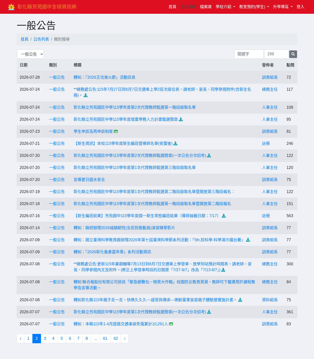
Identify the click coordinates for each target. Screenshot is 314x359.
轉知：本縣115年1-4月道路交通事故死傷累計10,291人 (121, 324)
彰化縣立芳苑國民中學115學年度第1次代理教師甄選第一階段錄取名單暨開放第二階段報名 (152, 204)
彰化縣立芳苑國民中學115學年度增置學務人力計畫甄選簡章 (126, 119)
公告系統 (188, 7)
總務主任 (270, 89)
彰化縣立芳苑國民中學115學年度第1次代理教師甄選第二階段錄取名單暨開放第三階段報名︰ (154, 192)
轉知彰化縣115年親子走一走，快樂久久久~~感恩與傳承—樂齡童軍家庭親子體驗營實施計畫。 (155, 300)
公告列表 (41, 39)
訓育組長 (270, 77)
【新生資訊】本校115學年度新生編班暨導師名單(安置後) (123, 143)
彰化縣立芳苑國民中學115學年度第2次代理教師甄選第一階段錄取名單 (135, 107)
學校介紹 (224, 7)
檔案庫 (206, 7)
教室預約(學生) (252, 7)
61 (105, 338)
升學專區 (281, 7)
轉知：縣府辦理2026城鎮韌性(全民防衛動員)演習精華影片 (124, 228)
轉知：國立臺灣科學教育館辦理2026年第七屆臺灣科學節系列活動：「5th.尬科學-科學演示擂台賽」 (159, 240)
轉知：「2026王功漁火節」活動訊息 (104, 77)
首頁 (173, 6)
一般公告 (57, 77)
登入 (300, 7)
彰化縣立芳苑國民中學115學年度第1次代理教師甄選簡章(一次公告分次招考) (140, 312)
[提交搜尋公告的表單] (293, 54)
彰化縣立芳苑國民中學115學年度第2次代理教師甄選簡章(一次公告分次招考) (140, 155)
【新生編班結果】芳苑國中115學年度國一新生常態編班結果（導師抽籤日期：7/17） (147, 216)
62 (116, 338)
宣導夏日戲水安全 (89, 180)
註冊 (266, 143)
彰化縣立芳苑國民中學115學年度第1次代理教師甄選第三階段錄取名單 (135, 167)
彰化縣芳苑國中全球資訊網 (46, 7)
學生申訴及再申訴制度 (93, 131)
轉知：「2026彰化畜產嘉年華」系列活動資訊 (112, 252)
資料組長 (270, 300)
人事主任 (270, 107)
